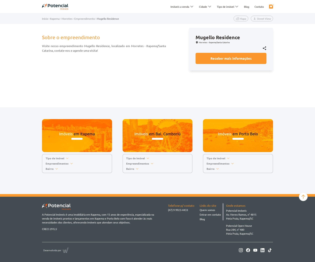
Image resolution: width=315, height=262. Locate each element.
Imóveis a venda (179, 6)
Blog (246, 6)
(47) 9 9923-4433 (178, 209)
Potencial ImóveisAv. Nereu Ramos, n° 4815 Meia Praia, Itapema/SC (241, 214)
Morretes (67, 18)
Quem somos (207, 209)
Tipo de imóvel (225, 6)
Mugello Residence (108, 18)
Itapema (55, 18)
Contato (259, 6)
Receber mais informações (231, 58)
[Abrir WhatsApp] (307, 254)
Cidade (203, 6)
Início (45, 18)
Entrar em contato (210, 214)
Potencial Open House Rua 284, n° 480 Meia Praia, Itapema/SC (239, 229)
